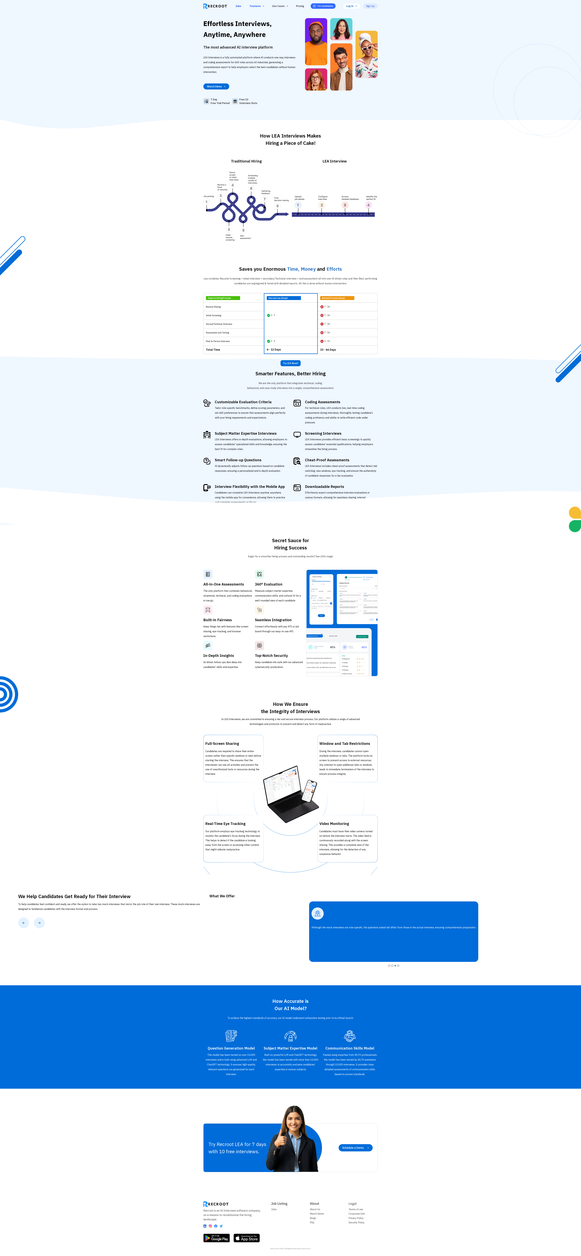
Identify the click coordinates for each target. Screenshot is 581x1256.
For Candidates (325, 6)
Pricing (300, 6)
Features (255, 6)
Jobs (238, 6)
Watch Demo (214, 86)
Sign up (370, 6)
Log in (349, 6)
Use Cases (278, 6)
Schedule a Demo (353, 1147)
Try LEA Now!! (290, 363)
